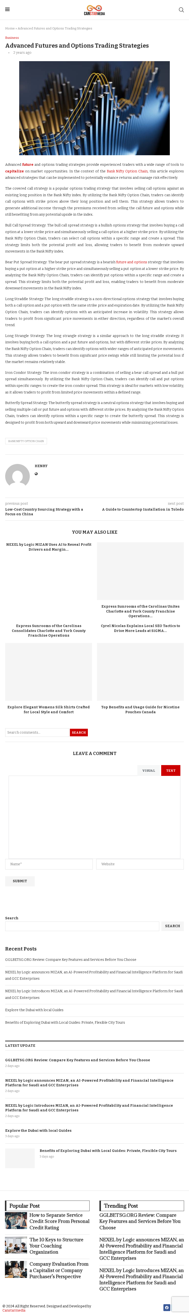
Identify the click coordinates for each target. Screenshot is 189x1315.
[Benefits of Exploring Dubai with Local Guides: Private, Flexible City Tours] (20, 1158)
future (27, 165)
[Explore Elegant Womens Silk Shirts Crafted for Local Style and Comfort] (48, 672)
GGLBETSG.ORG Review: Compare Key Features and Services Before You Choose (70, 960)
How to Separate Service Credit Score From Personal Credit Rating (60, 1221)
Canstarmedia (13, 1310)
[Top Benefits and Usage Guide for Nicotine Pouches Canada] (140, 672)
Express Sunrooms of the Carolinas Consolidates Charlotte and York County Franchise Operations (49, 631)
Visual (148, 770)
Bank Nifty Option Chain (127, 171)
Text (170, 770)
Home (10, 28)
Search (79, 732)
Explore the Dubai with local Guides (34, 1010)
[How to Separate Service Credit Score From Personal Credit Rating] (16, 1220)
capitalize (14, 171)
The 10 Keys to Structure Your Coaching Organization (56, 1246)
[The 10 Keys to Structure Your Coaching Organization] (16, 1245)
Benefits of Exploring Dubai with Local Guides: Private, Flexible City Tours (65, 1023)
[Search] (181, 10)
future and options (131, 262)
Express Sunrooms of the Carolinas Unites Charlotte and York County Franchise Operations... (140, 611)
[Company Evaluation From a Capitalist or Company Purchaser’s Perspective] (16, 1269)
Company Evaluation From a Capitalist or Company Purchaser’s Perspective (59, 1270)
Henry (41, 466)
